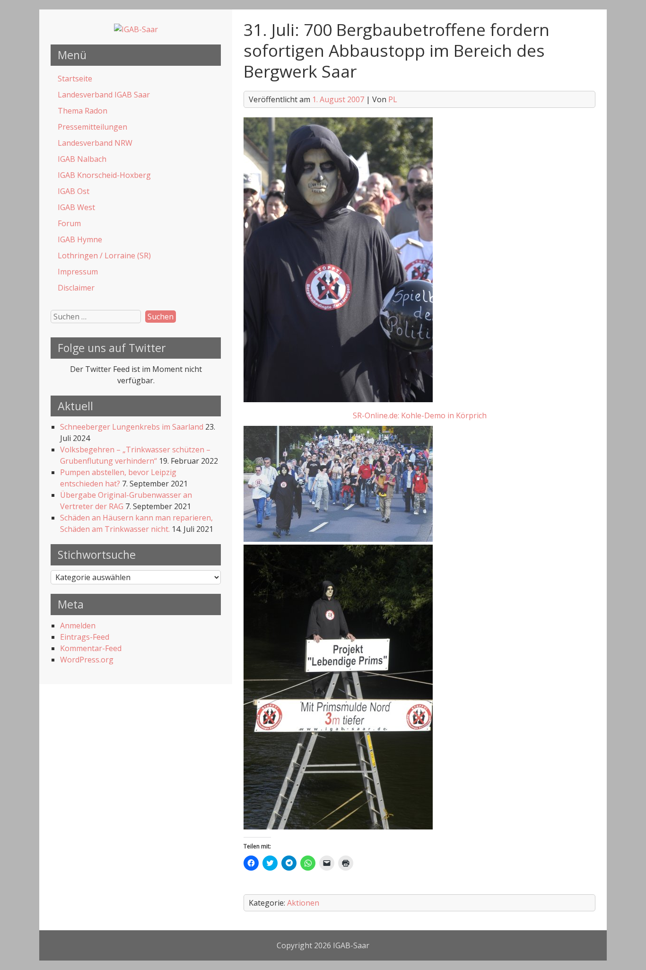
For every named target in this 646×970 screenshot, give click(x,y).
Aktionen (303, 903)
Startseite (75, 78)
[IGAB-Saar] (136, 29)
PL (392, 99)
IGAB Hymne (80, 239)
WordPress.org (86, 659)
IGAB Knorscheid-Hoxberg (104, 175)
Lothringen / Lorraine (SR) (104, 255)
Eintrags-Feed (84, 637)
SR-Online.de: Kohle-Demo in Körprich (420, 415)
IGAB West (76, 207)
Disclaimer (76, 287)
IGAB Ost (73, 191)
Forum (69, 223)
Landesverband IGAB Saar (104, 94)
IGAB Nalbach (82, 159)
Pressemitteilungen (92, 127)
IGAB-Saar (351, 945)
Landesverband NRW (95, 143)
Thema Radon (82, 111)
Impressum (78, 271)
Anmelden (78, 625)
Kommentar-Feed (91, 648)
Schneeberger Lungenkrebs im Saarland (131, 427)
